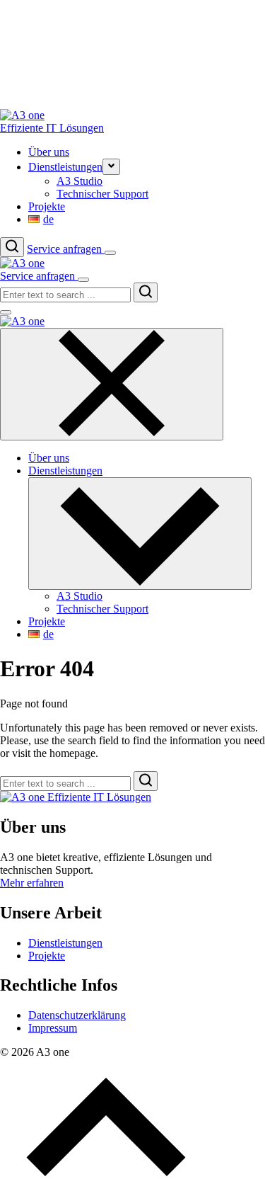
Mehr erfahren (32, 883)
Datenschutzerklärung (77, 1015)
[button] (111, 167)
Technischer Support (102, 194)
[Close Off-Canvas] (111, 384)
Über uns (48, 152)
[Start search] (146, 292)
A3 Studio (79, 181)
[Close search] (5, 312)
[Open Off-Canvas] (110, 253)
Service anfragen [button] (66, 249)
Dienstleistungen (65, 943)
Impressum (52, 1028)
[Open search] (12, 247)
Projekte (46, 206)
